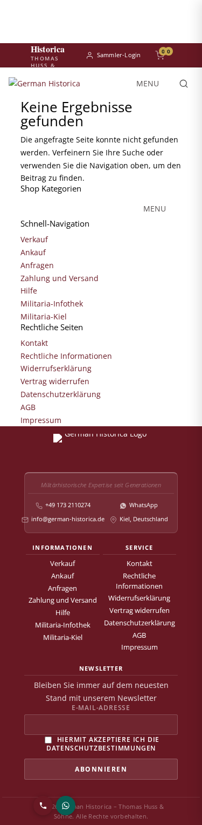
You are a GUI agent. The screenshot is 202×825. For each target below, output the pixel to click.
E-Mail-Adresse (101, 708)
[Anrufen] (43, 805)
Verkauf (34, 239)
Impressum (40, 420)
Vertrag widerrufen (54, 381)
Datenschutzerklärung (60, 394)
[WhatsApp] (65, 805)
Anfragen (37, 265)
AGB (28, 407)
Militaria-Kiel (43, 316)
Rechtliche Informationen (66, 356)
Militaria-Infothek (51, 303)
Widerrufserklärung (56, 368)
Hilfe (28, 290)
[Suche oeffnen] (183, 83)
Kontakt (34, 343)
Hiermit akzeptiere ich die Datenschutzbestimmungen (103, 743)
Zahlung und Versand (59, 278)
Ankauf (33, 252)
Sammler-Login (119, 55)
